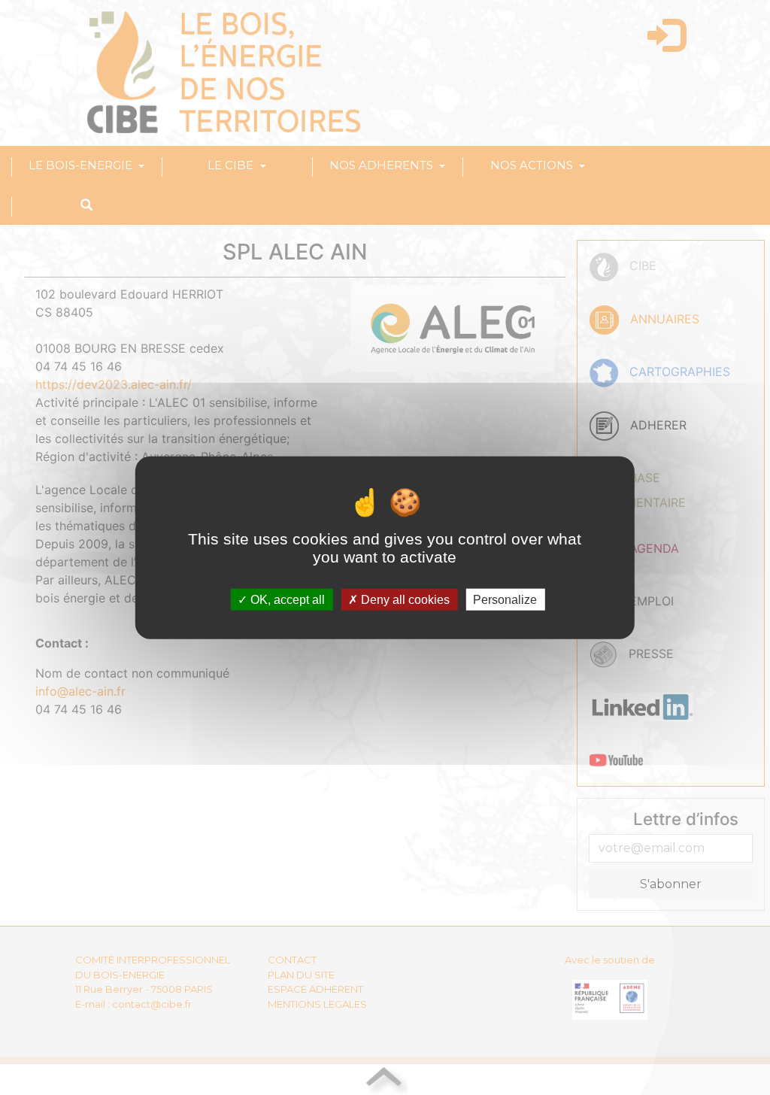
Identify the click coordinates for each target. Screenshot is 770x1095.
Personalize (505, 599)
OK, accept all (286, 599)
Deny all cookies (404, 599)
